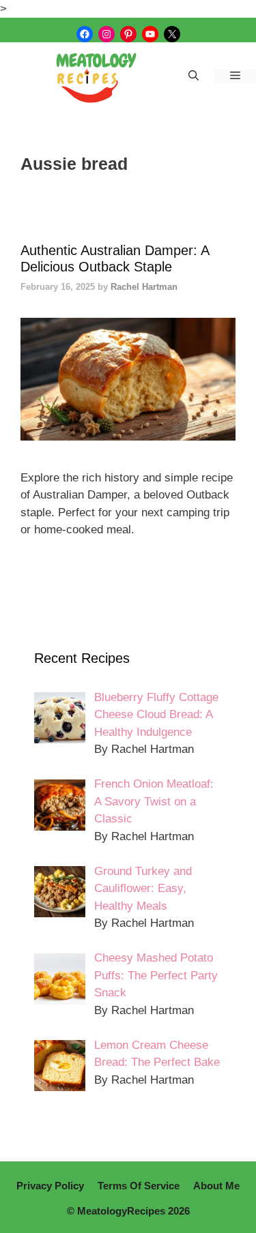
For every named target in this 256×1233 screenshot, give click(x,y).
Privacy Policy (50, 1185)
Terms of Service (139, 1185)
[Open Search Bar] (193, 76)
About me (216, 1185)
